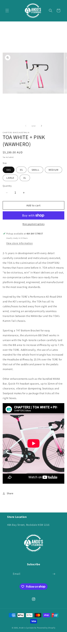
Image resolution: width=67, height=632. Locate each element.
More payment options (33, 224)
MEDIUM (53, 169)
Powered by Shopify (46, 627)
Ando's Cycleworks (27, 627)
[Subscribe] (54, 574)
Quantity (7, 185)
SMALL (35, 169)
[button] (7, 10)
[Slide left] (26, 126)
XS (21, 169)
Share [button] (10, 493)
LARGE (10, 177)
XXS (8, 169)
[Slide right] (41, 126)
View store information (19, 243)
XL (24, 177)
